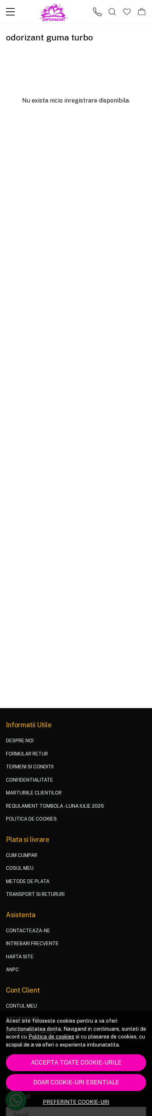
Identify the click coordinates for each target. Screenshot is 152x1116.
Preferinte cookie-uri (76, 1102)
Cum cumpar (21, 855)
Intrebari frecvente (32, 943)
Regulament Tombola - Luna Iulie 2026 (55, 806)
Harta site (20, 956)
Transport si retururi (35, 894)
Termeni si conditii (29, 766)
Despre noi (20, 740)
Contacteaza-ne (28, 930)
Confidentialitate (29, 780)
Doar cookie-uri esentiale (76, 1082)
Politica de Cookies (31, 819)
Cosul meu (20, 868)
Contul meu (21, 1006)
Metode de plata (27, 881)
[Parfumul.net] (54, 12)
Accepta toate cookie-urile (76, 1062)
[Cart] (141, 12)
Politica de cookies (51, 1036)
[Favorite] (126, 12)
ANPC (12, 969)
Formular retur (27, 754)
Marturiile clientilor (34, 793)
